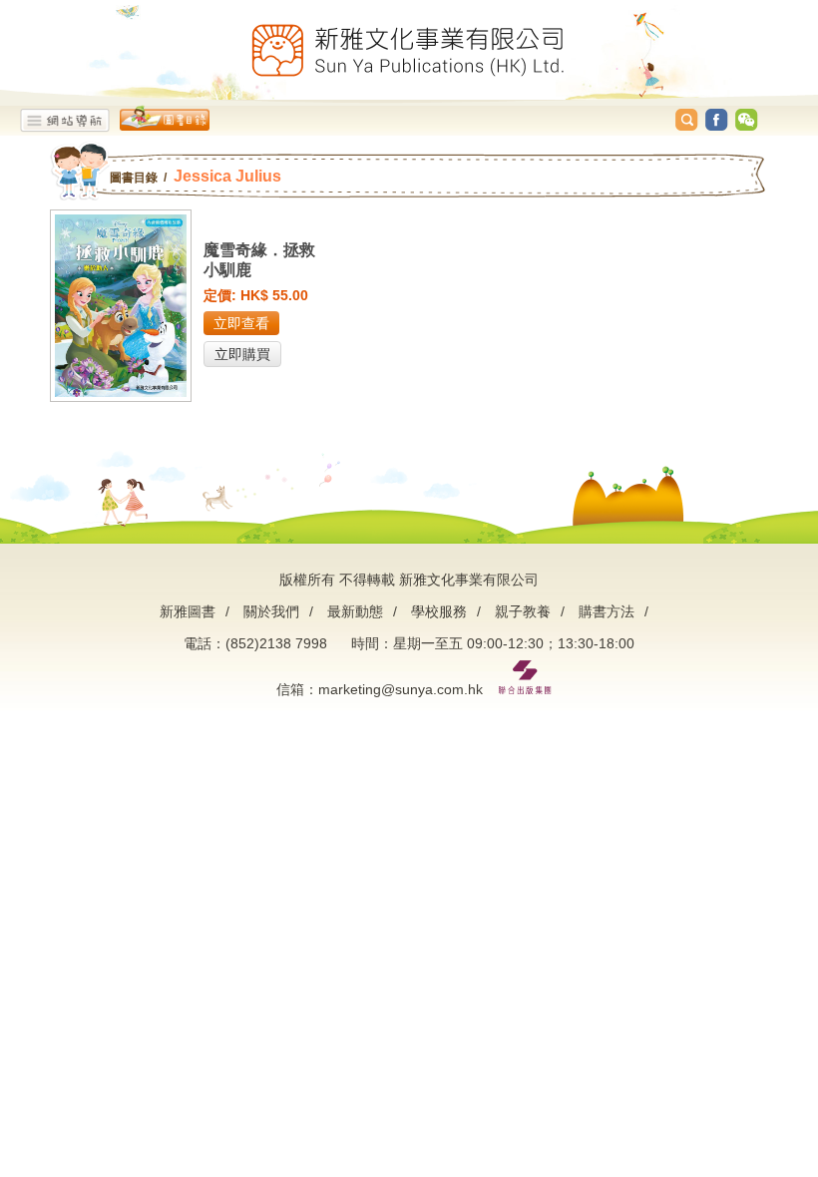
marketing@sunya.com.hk (400, 689)
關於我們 (271, 611)
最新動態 (355, 611)
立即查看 (241, 323)
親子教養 (523, 611)
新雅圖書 (187, 611)
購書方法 (606, 611)
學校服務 (439, 611)
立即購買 (242, 354)
